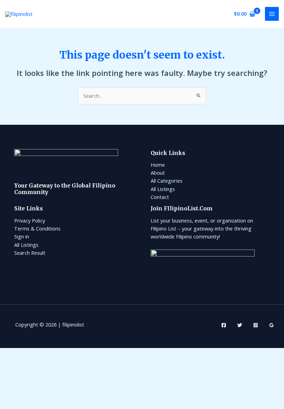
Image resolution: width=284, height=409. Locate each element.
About (158, 172)
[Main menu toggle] (272, 14)
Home (158, 164)
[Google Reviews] (271, 325)
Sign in (21, 236)
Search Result (29, 252)
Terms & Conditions (37, 228)
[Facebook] (223, 325)
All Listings (163, 188)
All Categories (167, 180)
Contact (160, 196)
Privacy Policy (29, 220)
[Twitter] (239, 325)
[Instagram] (255, 325)
